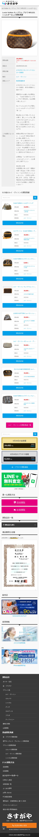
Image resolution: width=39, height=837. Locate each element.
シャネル (8, 702)
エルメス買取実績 (11, 749)
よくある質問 (7, 788)
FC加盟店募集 (7, 797)
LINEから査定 (7, 780)
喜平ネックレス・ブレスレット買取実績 (16, 741)
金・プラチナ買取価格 (20, 467)
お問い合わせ (7, 792)
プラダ (8, 715)
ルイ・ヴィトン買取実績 (13, 753)
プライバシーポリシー (10, 805)
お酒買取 (6, 728)
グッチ (8, 707)
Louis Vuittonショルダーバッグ (23, 203)
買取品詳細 (19, 223)
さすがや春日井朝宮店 (29, 376)
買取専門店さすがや (23, 835)
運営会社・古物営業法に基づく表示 (14, 801)
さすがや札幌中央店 (29, 294)
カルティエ (9, 711)
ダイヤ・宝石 (7, 681)
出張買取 (20, 510)
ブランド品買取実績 (9, 745)
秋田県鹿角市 (20, 81)
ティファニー (10, 719)
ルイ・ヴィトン (21, 77)
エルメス (8, 698)
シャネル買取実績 (11, 758)
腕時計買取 (6, 724)
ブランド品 (6, 690)
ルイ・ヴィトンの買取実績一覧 (19, 425)
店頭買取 (20, 502)
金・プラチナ (7, 686)
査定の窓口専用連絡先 (10, 809)
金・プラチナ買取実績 (10, 737)
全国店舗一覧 (7, 784)
